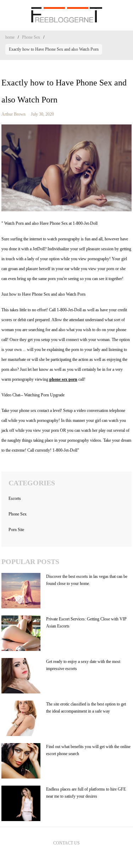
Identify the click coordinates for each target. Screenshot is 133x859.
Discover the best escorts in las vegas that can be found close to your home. (86, 580)
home (10, 37)
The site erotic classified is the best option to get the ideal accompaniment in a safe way (86, 708)
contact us (66, 843)
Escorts (15, 498)
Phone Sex (31, 37)
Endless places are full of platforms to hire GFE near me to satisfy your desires (86, 793)
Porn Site (16, 529)
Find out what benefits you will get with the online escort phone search (88, 750)
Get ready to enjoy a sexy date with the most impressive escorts (83, 665)
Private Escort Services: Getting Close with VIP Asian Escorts (86, 623)
